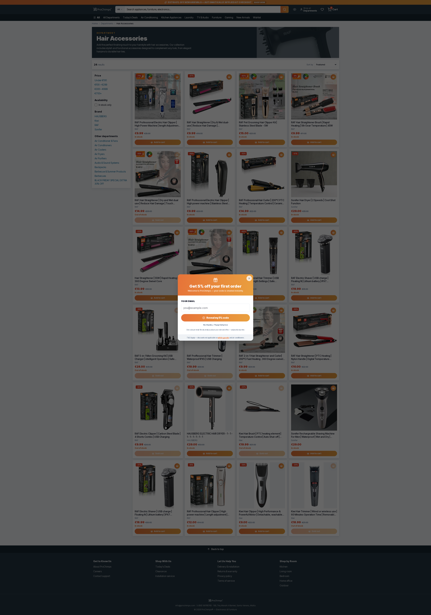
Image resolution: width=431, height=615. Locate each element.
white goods (223, 338)
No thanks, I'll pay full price (215, 325)
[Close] (249, 278)
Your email (188, 301)
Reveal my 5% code (217, 317)
